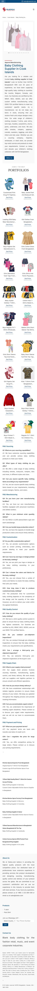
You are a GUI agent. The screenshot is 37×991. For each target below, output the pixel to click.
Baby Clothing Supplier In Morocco (13, 801)
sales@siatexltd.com (30, 1)
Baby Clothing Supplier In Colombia (13, 804)
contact (10, 893)
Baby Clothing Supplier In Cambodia (14, 831)
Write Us (9, 158)
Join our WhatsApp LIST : (11, 918)
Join (5, 925)
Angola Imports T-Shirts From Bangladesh (15, 765)
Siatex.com (12, 862)
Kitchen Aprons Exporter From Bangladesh (16, 763)
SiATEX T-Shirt (11, 952)
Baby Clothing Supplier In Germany (13, 785)
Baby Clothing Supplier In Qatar (12, 812)
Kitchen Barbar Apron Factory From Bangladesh (18, 798)
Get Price (9, 197)
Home (4, 17)
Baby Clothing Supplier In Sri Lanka (13, 844)
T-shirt (6, 909)
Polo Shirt (7, 912)
